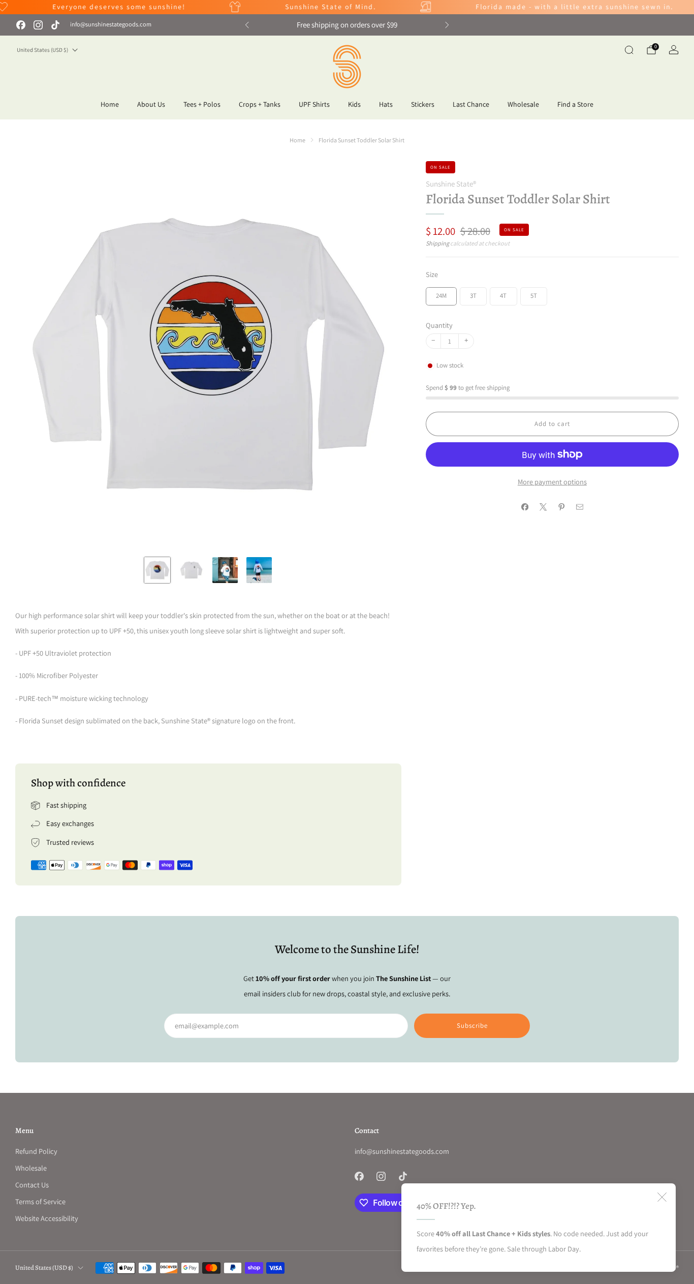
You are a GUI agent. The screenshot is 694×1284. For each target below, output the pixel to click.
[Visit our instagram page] (38, 25)
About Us (151, 104)
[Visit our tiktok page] (55, 25)
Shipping (437, 243)
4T (503, 295)
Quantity (439, 325)
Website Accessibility (46, 1218)
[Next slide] (381, 354)
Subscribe (472, 1025)
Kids (354, 104)
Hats (386, 104)
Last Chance (471, 104)
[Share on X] (543, 507)
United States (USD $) (42, 49)
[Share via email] (579, 507)
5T (533, 295)
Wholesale (523, 104)
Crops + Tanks (259, 104)
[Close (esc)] (662, 1197)
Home (110, 104)
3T (473, 295)
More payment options (552, 481)
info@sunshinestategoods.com (110, 24)
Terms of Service (40, 1201)
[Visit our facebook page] (20, 25)
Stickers (422, 104)
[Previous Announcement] (247, 25)
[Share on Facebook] (524, 507)
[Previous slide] (35, 354)
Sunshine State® (451, 184)
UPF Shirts (314, 104)
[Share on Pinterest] (561, 507)
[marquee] (347, 7)
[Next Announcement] (447, 25)
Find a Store (575, 104)
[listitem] (347, 25)
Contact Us (32, 1184)
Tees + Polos (201, 104)
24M (441, 295)
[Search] (629, 50)
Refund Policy (36, 1151)
